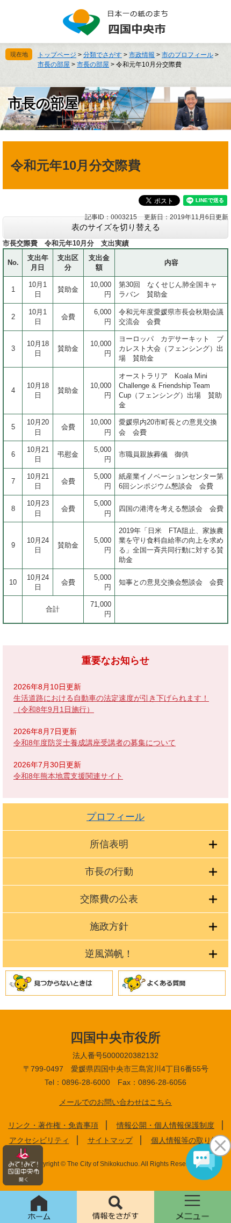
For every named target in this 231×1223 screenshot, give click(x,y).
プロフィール (115, 816)
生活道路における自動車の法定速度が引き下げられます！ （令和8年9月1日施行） (111, 704)
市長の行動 (109, 871)
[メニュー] (192, 1207)
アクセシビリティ (39, 1140)
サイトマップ (110, 1140)
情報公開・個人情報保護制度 (165, 1125)
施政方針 (109, 926)
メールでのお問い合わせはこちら (115, 1102)
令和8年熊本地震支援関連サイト (68, 776)
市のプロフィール (187, 55)
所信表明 (109, 844)
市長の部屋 (54, 64)
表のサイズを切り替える (115, 227)
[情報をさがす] (115, 1207)
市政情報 (142, 55)
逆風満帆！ (109, 953)
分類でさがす (102, 55)
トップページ (57, 55)
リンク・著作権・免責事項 (53, 1125)
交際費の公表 (109, 899)
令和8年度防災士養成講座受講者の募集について (94, 742)
